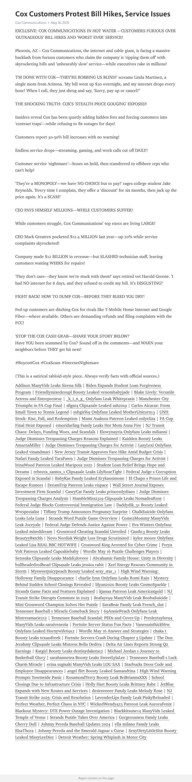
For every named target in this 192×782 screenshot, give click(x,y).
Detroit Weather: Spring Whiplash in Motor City (102, 737)
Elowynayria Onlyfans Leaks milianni (133, 431)
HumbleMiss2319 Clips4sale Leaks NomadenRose (117, 498)
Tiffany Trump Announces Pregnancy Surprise (86, 511)
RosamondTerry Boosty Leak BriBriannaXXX (106, 677)
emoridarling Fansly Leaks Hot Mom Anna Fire (98, 425)
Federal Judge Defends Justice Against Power (86, 524)
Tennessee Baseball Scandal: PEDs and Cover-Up (95, 617)
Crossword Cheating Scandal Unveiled (91, 531)
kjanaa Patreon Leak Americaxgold (131, 591)
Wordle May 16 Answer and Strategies (114, 631)
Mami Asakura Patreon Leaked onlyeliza (118, 418)
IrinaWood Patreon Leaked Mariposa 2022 (53, 465)
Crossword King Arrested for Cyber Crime (119, 544)
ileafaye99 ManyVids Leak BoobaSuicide (131, 597)
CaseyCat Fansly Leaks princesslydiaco (100, 491)
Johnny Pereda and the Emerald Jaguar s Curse (81, 730)
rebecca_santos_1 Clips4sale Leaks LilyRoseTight (77, 471)
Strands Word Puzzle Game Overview (83, 518)
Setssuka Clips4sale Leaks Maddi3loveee (51, 558)
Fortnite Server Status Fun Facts (102, 624)
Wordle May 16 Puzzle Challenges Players (121, 551)
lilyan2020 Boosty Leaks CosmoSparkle (130, 584)
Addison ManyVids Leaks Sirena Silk (48, 385)
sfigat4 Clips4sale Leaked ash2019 (96, 405)
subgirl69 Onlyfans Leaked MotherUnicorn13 (114, 412)
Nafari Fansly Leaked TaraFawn (44, 458)
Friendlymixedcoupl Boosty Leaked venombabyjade (82, 392)
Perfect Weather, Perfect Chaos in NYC (50, 704)
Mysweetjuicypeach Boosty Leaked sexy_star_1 (73, 571)
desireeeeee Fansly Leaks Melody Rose (127, 690)
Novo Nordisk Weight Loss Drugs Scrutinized (88, 538)
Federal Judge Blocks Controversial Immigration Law (63, 504)
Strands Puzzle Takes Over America (82, 717)
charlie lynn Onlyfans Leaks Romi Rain (113, 578)
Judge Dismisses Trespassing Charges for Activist (89, 445)
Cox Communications (30, 23)
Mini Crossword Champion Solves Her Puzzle (56, 604)
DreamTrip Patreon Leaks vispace (78, 485)
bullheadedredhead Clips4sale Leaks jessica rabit (59, 564)
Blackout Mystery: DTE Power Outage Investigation (62, 710)
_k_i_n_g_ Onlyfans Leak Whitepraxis (100, 398)
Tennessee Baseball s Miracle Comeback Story (57, 611)
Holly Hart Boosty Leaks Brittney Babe (120, 684)
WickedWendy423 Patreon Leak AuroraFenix (131, 704)
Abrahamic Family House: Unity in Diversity (133, 558)
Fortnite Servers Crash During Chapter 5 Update (108, 637)
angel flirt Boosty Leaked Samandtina (101, 670)
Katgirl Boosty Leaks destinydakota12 (69, 651)
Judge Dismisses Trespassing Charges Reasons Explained (66, 438)
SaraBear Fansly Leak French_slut (133, 604)
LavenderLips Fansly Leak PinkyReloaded (132, 697)
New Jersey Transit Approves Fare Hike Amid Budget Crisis (109, 451)
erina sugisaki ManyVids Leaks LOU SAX (83, 664)
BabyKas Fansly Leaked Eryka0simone (89, 478)
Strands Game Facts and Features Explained (55, 591)
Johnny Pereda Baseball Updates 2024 (75, 724)
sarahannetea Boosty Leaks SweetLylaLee (87, 657)
